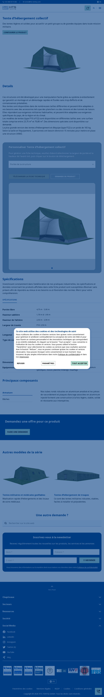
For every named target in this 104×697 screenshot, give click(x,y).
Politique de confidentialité (69, 354)
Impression (24, 357)
